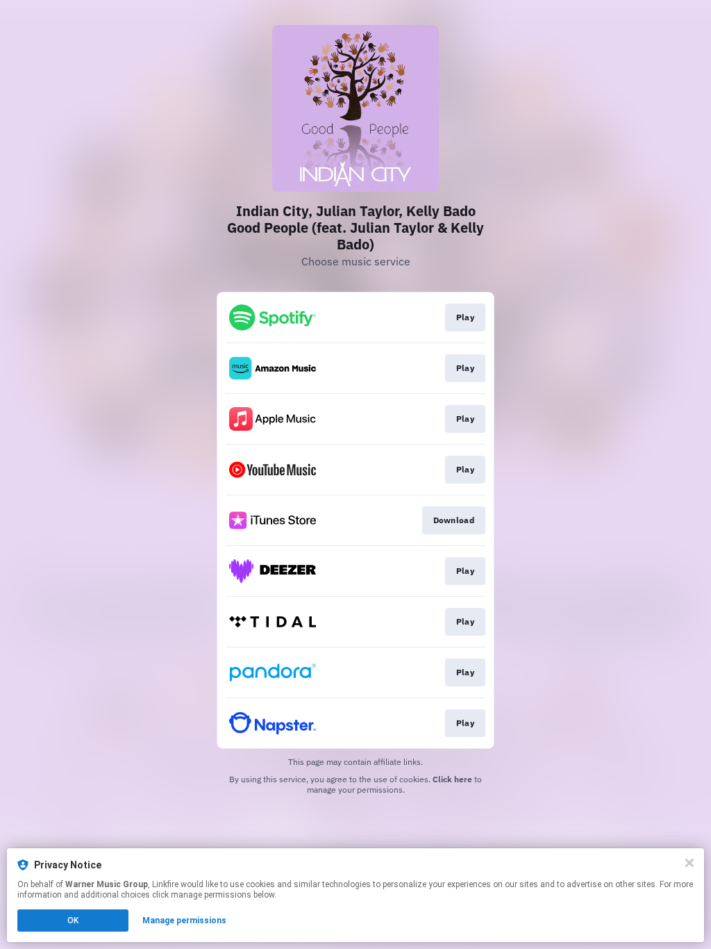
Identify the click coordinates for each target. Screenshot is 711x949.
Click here (452, 779)
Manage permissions (184, 920)
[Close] (689, 863)
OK (72, 920)
